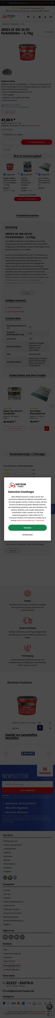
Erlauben (27, 528)
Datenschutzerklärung (25, 520)
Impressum (40, 520)
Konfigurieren (27, 534)
